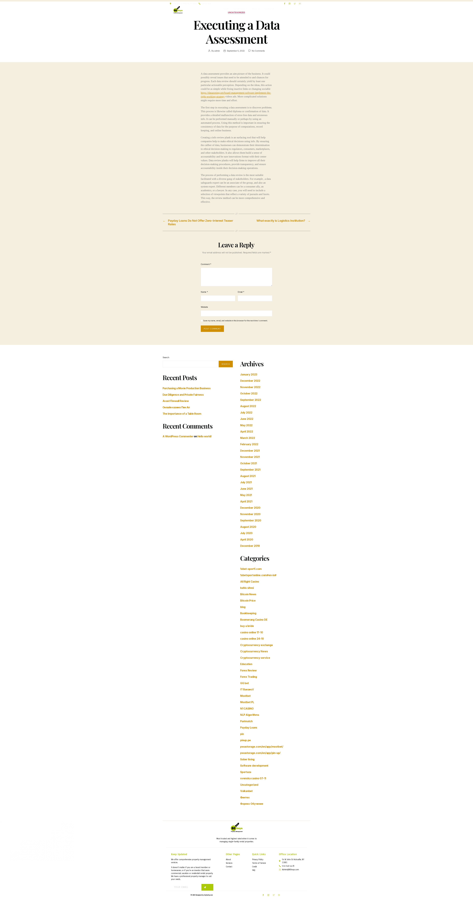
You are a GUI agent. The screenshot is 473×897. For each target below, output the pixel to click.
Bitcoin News (248, 594)
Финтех (245, 797)
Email (241, 292)
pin (242, 734)
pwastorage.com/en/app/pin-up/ (260, 752)
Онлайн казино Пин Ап (176, 407)
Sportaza (245, 772)
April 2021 (246, 501)
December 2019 (250, 545)
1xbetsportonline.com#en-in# (258, 575)
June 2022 (246, 418)
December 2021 (250, 450)
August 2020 (248, 526)
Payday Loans (248, 727)
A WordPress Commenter (178, 436)
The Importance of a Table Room (182, 413)
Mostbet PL (247, 702)
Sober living (247, 759)
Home (225, 8)
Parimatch (246, 721)
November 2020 (250, 514)
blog (242, 607)
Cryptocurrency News (254, 651)
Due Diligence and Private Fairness (183, 394)
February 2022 (249, 444)
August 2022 (248, 406)
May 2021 (246, 495)
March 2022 (247, 438)
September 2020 (250, 520)
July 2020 (246, 533)
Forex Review (248, 670)
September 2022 (250, 399)
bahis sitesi (247, 587)
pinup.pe (245, 740)
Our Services (239, 8)
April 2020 (246, 539)
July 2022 (246, 412)
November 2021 (250, 456)
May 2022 (246, 425)
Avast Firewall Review (176, 401)
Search (166, 357)
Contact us (269, 8)
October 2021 (248, 463)
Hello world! (204, 436)
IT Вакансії (247, 689)
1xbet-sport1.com (251, 568)
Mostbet (245, 695)
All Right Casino (249, 581)
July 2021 (246, 482)
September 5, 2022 (236, 51)
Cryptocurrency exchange (256, 645)
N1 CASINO (247, 708)
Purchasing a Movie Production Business (187, 388)
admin (217, 51)
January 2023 (248, 374)
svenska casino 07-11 (253, 778)
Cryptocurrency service (255, 657)
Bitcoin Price (248, 600)
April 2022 (246, 431)
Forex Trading (248, 676)
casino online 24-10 (252, 638)
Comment (206, 264)
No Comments (258, 51)
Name (204, 292)
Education (246, 664)
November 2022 (250, 387)
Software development (254, 765)
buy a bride (247, 626)
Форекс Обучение (251, 803)
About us (256, 8)
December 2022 (250, 380)
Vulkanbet (246, 791)
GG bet (244, 683)
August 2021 (247, 476)
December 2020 (250, 507)
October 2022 (248, 393)
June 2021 (246, 488)
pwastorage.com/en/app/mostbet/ (261, 746)
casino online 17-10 (251, 632)
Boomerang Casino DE (253, 619)
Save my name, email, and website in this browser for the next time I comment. (235, 321)
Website (204, 307)
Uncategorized (236, 12)
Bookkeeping (248, 613)
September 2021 (250, 469)
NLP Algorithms (249, 714)
